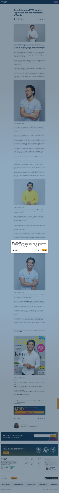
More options (15, 250)
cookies (16, 243)
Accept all (44, 250)
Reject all (38, 250)
